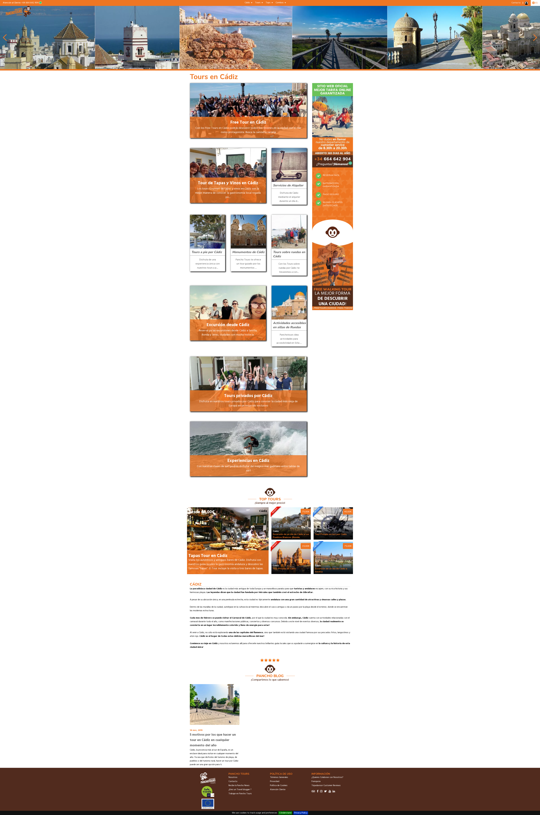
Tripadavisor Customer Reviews (326, 785)
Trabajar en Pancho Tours (240, 793)
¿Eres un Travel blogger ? (240, 789)
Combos (280, 2)
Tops (269, 2)
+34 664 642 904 (30, 3)
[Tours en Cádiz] (18, 16)
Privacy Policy (300, 813)
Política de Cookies (278, 785)
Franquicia (315, 781)
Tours (258, 2)
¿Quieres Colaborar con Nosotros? (327, 777)
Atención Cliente (277, 789)
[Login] (527, 4)
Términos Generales (279, 777)
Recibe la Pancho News (239, 785)
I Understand (285, 813)
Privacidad (274, 781)
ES (536, 3)
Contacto (516, 3)
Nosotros (233, 777)
